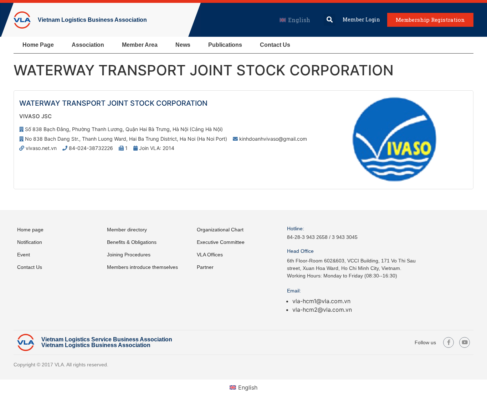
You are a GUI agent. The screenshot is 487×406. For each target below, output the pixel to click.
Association (88, 45)
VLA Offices (210, 254)
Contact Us (275, 45)
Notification (29, 242)
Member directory (127, 229)
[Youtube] (464, 342)
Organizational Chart (220, 229)
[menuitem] (295, 20)
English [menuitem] (299, 20)
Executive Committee (221, 242)
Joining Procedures (128, 254)
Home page (30, 229)
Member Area (140, 45)
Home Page (38, 45)
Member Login (361, 19)
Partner (205, 267)
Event (23, 254)
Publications (225, 45)
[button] (329, 20)
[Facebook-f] (448, 342)
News (182, 45)
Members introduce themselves (142, 267)
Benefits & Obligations (132, 242)
